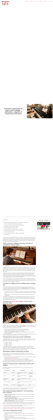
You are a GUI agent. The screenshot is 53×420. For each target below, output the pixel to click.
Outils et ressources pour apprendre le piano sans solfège (13, 229)
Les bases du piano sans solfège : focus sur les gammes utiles (14, 225)
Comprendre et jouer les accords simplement (11, 226)
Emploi (41, 1)
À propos (50, 1)
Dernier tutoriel (6, 234)
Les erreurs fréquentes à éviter (9, 231)
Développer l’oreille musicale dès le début (10, 227)
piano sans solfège (17, 301)
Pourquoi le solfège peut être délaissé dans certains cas (13, 223)
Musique (45, 1)
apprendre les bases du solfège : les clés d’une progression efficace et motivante (19, 408)
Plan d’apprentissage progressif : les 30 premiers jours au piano (14, 230)
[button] (34, 219)
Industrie (36, 1)
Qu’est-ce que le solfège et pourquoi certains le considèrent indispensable (16, 222)
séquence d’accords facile (13, 358)
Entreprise (31, 1)
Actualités (26, 1)
